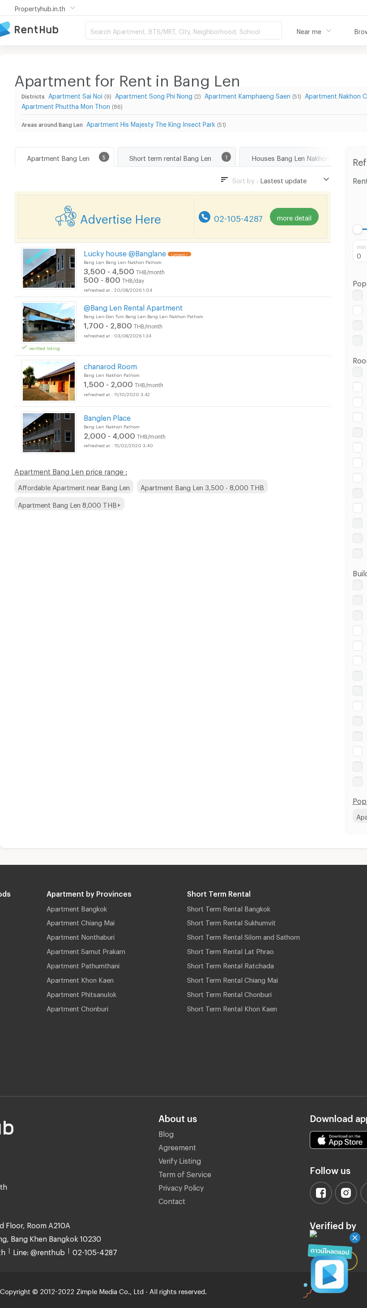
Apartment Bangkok (77, 907)
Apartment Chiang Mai (81, 921)
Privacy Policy (181, 1186)
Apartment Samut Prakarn (86, 950)
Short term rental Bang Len (170, 157)
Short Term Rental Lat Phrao (230, 950)
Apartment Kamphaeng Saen (247, 94)
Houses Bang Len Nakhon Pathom (303, 157)
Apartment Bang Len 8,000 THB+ (69, 503)
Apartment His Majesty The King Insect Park (150, 123)
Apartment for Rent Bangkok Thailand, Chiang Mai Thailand (42, 30)
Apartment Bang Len (58, 157)
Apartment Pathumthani (83, 964)
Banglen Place (107, 416)
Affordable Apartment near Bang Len (74, 486)
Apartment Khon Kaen (80, 978)
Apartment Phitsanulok (81, 993)
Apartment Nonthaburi (81, 935)
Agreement (177, 1146)
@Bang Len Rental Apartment (133, 306)
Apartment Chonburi (77, 1007)
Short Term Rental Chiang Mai (232, 978)
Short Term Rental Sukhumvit (231, 921)
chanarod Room (110, 365)
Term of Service (184, 1173)
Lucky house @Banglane (125, 252)
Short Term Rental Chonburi (229, 993)
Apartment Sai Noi (75, 94)
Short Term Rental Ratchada (230, 964)
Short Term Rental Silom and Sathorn (243, 935)
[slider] (358, 229)
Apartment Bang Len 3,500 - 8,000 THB (202, 486)
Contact (171, 1200)
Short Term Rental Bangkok (228, 907)
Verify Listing (179, 1159)
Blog (166, 1132)
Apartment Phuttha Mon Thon (65, 105)
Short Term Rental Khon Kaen (232, 1007)
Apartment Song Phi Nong (153, 94)
